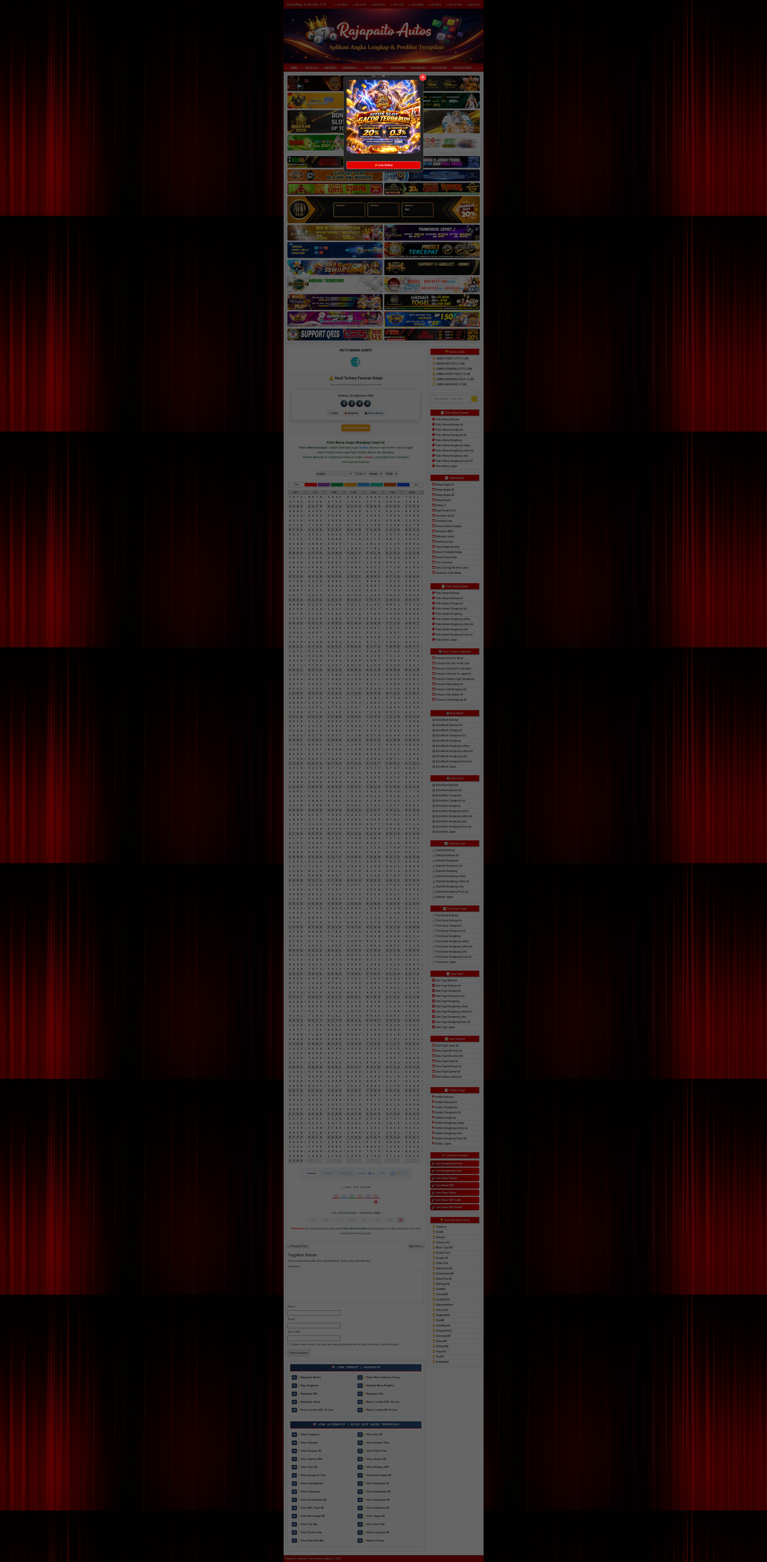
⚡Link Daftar (383, 165)
